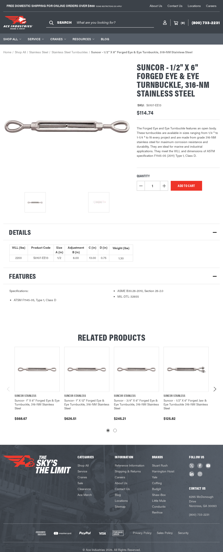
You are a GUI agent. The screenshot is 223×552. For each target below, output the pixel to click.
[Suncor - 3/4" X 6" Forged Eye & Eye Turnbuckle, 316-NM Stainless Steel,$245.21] (136, 369)
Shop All (10, 39)
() (183, 23)
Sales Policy (165, 533)
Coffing (157, 483)
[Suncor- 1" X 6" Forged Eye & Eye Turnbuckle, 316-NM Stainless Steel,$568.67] (37, 369)
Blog (105, 39)
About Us (156, 5)
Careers (211, 5)
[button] (111, 232)
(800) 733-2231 (199, 514)
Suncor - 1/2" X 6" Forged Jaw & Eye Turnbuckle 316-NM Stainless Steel (186, 404)
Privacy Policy (142, 533)
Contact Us (174, 5)
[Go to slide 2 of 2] (115, 430)
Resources (82, 39)
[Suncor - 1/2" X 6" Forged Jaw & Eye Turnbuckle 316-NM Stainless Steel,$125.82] (186, 369)
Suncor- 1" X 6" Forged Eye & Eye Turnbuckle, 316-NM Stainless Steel (37, 404)
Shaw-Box (159, 495)
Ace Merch (85, 495)
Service (34, 39)
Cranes (56, 39)
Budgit (156, 489)
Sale (80, 483)
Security (183, 533)
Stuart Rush (160, 465)
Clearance (84, 489)
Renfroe (157, 512)
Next (214, 390)
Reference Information (129, 465)
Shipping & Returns (128, 471)
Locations (194, 5)
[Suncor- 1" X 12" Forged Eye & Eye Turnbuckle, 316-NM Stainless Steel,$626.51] (86, 369)
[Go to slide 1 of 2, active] (108, 430)
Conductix (159, 506)
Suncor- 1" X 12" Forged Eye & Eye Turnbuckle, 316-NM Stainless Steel (86, 404)
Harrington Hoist (163, 471)
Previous (8, 390)
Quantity (143, 175)
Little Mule (159, 500)
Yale (154, 477)
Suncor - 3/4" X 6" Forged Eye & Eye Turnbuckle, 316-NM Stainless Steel (136, 404)
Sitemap (120, 506)
